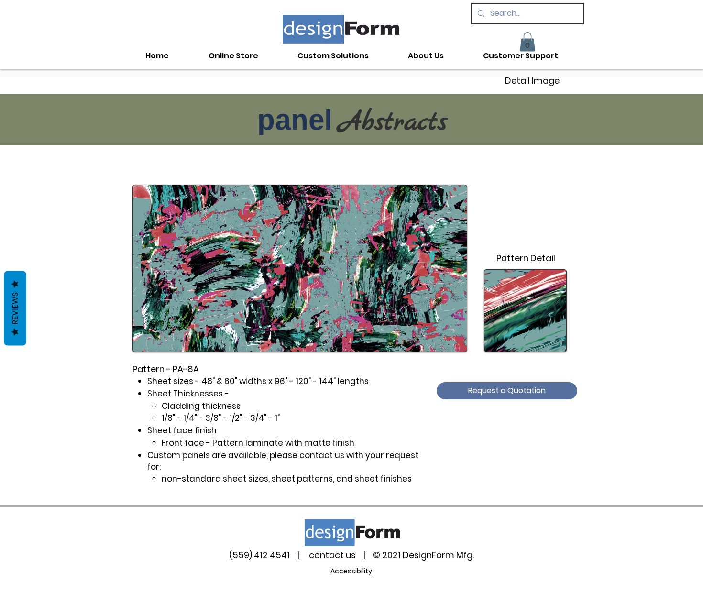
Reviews (15, 308)
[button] (527, 42)
